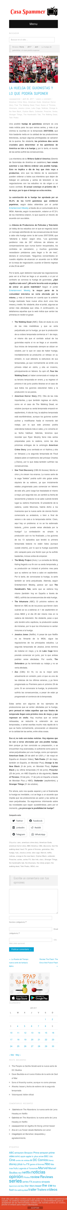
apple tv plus (32, 1156)
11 (18, 1032)
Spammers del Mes (16, 1186)
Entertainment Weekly (18, 207)
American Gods (34, 102)
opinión (16, 1176)
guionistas (46, 849)
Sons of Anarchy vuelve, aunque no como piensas (34, 1082)
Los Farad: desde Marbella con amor (34, 1129)
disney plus (15, 1164)
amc (19, 842)
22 (46, 1039)
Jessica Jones (24, 108)
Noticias (45, 108)
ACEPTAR (35, 1208)
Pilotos (27, 1177)
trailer (32, 1189)
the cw (47, 1185)
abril (36, 46)
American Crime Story (18, 102)
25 (18, 1046)
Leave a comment (43, 98)
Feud (37, 105)
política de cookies (57, 1203)
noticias (12, 856)
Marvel (43, 852)
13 (32, 1032)
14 (39, 1032)
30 (53, 1046)
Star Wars (30, 1185)
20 (32, 1039)
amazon (19, 1152)
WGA (32, 866)
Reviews (46, 1176)
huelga (11, 852)
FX (26, 849)
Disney (51, 1160)
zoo (37, 866)
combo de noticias (22, 1160)
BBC (46, 1156)
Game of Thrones (48, 105)
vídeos (52, 1189)
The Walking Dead (49, 114)
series (19, 859)
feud (22, 849)
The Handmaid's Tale (32, 114)
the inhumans (30, 862)
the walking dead (21, 1190)
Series (54, 111)
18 (18, 1039)
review (35, 1176)
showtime (37, 1181)
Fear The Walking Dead (24, 105)
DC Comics (40, 1160)
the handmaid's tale (16, 862)
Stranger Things (15, 114)
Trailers (42, 1189)
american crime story (30, 842)
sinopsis (45, 1181)
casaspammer (14, 98)
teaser (38, 1185)
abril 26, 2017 (28, 98)
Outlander (39, 111)
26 (25, 1046)
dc (31, 1160)
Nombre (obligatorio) (17, 922)
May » (18, 1054)
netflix (49, 852)
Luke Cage (35, 108)
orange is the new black (25, 856)
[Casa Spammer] (33, 11)
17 (11, 1039)
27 (32, 1046)
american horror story (17, 845)
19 (25, 1039)
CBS (40, 845)
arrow (41, 1156)
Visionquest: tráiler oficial (23, 1094)
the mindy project (43, 862)
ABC (11, 1152)
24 (11, 1046)
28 (39, 1046)
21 (39, 1039)
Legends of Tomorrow (28, 1168)
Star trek (35, 859)
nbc (19, 1172)
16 (53, 1032)
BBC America (32, 845)
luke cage (36, 852)
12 (25, 1032)
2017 (29, 46)
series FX (27, 859)
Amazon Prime (31, 1152)
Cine (12, 1160)
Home (21, 46)
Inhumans (13, 108)
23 (53, 1039)
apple (23, 1156)
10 (11, 1032)
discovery (47, 845)
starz (42, 859)
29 (46, 1046)
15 (46, 1032)
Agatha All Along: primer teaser (41, 1125)
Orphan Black (28, 111)
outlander (51, 856)
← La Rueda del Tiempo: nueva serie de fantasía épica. (19, 962)
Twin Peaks (14, 117)
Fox (24, 1164)
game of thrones (34, 849)
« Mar (11, 1054)
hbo (52, 849)
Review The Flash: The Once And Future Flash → (48, 962)
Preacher (47, 111)
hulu (17, 852)
